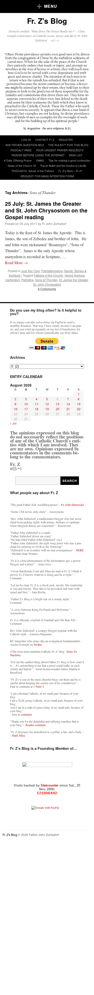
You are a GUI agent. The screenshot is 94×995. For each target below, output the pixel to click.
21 (68, 409)
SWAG (40, 160)
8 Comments (47, 289)
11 (36, 404)
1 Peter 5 (38, 686)
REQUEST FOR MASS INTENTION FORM (47, 176)
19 (47, 409)
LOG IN (26, 140)
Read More (16, 262)
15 (78, 404)
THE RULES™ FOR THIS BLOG (68, 145)
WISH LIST (75, 155)
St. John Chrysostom (47, 284)
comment (26, 714)
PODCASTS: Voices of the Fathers (33, 171)
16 (15, 409)
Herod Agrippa (75, 275)
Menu (50, 6)
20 (57, 409)
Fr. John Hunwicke (72, 505)
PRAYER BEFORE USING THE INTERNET (38, 155)
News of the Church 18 (22, 166)
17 (26, 409)
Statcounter (50, 785)
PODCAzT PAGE (21, 150)
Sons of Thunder (46, 280)
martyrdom (12, 280)
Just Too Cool (30, 271)
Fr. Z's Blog (47, 20)
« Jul (13, 423)
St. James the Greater (73, 280)
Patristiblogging (52, 271)
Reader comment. (36, 725)
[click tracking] (47, 793)
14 (68, 404)
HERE (80, 550)
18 (36, 409)
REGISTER (66, 140)
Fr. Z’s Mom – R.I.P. (70, 171)
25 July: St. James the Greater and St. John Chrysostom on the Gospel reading (46, 210)
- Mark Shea (17, 735)
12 (47, 404)
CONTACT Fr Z (44, 140)
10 (26, 404)
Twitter (38, 644)
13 (57, 404)
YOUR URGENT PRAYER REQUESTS (59, 150)
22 (78, 409)
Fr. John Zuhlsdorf (54, 223)
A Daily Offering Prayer (18, 160)
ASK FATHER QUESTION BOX (25, 145)
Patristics (27, 280)
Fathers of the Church (48, 275)
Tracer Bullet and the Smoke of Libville (63, 166)
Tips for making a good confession (69, 160)
